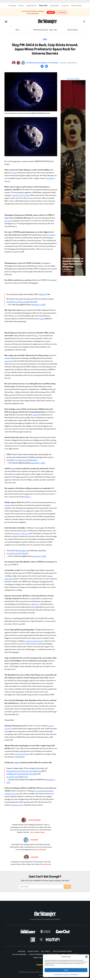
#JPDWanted (11, 774)
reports (41, 319)
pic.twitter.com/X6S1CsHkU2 (26, 460)
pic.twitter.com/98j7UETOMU (26, 302)
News (17, 30)
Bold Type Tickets (76, 5)
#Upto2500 (33, 774)
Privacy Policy (66, 974)
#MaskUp (42, 294)
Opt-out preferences (58, 974)
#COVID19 (10, 302)
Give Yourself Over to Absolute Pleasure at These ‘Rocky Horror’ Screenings (72, 262)
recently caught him (22, 754)
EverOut (21, 5)
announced (8, 361)
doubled (52, 235)
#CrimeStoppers (12, 771)
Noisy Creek (43, 5)
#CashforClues (22, 774)
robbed (16, 762)
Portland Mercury (31, 5)
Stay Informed (62, 12)
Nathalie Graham (40, 63)
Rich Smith (54, 63)
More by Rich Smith (40, 897)
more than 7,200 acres (20, 533)
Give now (50, 12)
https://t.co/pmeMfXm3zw (31, 771)
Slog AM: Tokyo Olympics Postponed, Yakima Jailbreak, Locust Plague (16, 820)
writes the (21, 195)
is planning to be (17, 805)
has (9, 565)
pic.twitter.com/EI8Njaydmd (17, 777)
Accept (66, 970)
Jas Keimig (30, 63)
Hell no (28, 497)
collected (34, 604)
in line (14, 173)
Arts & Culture (72, 30)
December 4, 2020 (38, 305)
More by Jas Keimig (45, 912)
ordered (35, 415)
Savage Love (65, 5)
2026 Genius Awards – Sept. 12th (45, 30)
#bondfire (22, 551)
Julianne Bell (68, 269)
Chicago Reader (54, 5)
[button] (86, 957)
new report (8, 221)
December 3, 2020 (39, 556)
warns (13, 468)
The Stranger (12, 5)
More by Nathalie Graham (37, 880)
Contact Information (74, 974)
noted (10, 395)
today (36, 336)
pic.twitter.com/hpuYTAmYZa (17, 553)
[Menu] (6, 21)
